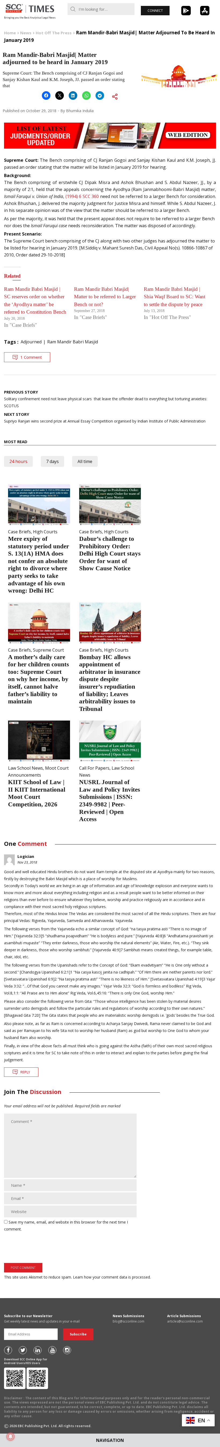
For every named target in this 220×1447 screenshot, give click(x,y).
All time (85, 461)
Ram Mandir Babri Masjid (72, 342)
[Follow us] (8, 1350)
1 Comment (31, 357)
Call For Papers (94, 768)
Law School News (25, 768)
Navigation (110, 1440)
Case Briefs (19, 532)
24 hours (18, 461)
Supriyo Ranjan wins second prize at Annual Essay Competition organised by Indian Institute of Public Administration (105, 418)
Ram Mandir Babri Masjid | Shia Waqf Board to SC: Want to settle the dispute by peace (174, 296)
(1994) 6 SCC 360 (82, 196)
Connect (155, 10)
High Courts (45, 532)
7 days (52, 461)
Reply (25, 1072)
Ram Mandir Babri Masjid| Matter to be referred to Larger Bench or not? (105, 296)
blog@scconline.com (128, 1321)
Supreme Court (48, 650)
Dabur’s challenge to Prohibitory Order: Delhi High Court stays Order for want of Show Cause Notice (110, 553)
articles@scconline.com (185, 1321)
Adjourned (31, 342)
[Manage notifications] (10, 1436)
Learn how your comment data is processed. (112, 1277)
